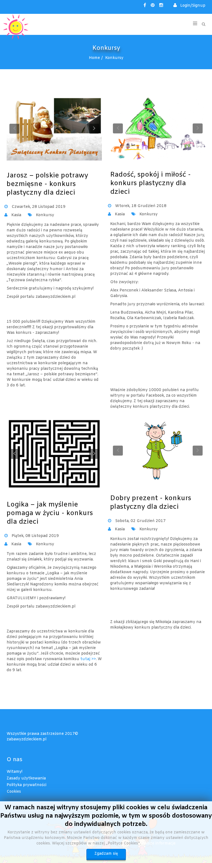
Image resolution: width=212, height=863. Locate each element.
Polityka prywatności (26, 785)
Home (94, 58)
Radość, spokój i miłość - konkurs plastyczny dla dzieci (150, 183)
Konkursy (45, 215)
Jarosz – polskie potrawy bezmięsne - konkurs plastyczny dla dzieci (47, 184)
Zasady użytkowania (26, 778)
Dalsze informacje (159, 843)
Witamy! (14, 771)
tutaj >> (88, 659)
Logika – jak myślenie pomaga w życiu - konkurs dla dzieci (50, 513)
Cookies (14, 791)
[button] (189, 5)
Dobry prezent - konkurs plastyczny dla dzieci (150, 502)
